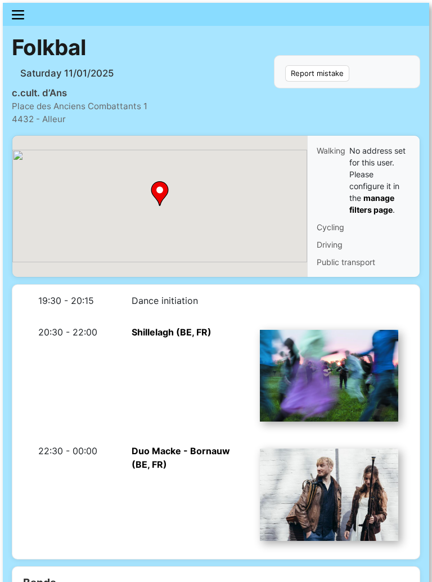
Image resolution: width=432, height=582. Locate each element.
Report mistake (317, 73)
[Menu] (216, 14)
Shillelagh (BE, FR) (172, 332)
